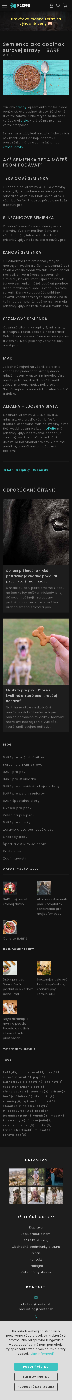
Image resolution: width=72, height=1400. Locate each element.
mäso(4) (57, 1115)
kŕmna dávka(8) (15, 1091)
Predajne (36, 1266)
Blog (7, 745)
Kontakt (36, 1259)
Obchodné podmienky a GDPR (36, 1247)
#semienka (41, 470)
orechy (21, 107)
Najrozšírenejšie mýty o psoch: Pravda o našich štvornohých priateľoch (16, 1028)
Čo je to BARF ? (15, 938)
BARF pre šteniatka (19, 779)
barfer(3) (44, 1125)
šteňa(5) (10, 1106)
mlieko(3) (42, 1130)
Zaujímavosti (14, 858)
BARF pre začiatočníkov (23, 757)
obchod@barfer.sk (36, 1304)
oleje (24, 121)
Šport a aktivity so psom (24, 844)
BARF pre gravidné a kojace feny (31, 786)
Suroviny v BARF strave (22, 764)
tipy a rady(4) (14, 1120)
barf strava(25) (32, 1072)
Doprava (36, 1227)
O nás (36, 1253)
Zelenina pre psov (19, 815)
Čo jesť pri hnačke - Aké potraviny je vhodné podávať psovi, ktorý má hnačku (31, 576)
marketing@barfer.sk (36, 1309)
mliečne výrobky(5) (18, 1110)
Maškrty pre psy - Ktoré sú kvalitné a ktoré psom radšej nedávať (31, 695)
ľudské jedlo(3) (40, 1120)
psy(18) (39, 1077)
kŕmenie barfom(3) (18, 1130)
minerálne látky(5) (34, 1106)
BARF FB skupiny (36, 1240)
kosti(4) (41, 1110)
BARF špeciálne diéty (21, 801)
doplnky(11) (53, 1082)
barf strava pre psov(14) (22, 1082)
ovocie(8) (10, 1086)
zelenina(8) (39, 1091)
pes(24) (53, 1072)
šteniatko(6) (44, 1096)
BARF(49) (10, 1072)
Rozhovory (12, 851)
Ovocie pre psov (17, 808)
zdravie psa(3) (15, 1135)
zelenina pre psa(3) (19, 1125)
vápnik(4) (41, 1115)
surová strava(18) (17, 1077)
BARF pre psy (14, 772)
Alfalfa (51, 429)
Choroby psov (15, 837)
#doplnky (23, 470)
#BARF (8, 470)
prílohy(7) (59, 1091)
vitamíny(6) (12, 1101)
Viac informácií (42, 1354)
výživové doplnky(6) (39, 1101)
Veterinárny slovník (19, 1049)
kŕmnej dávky (13, 147)
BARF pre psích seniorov (24, 793)
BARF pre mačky (17, 822)
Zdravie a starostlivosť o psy (28, 829)
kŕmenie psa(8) (32, 1086)
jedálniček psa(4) (17, 1115)
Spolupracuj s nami (36, 1234)
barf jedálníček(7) (17, 1096)
